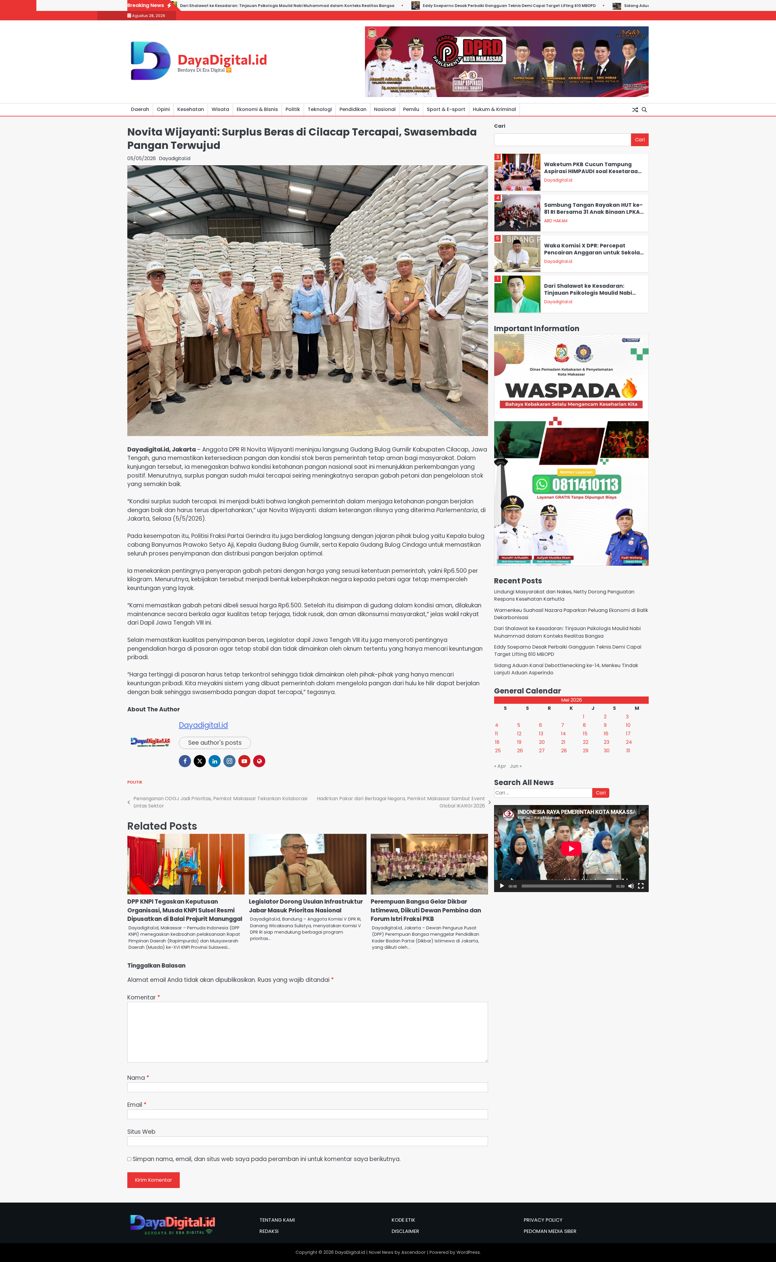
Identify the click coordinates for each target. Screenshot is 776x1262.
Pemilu (411, 109)
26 (520, 750)
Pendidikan (353, 109)
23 (606, 742)
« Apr (500, 766)
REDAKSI (269, 1231)
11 (496, 733)
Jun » (516, 766)
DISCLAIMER (405, 1231)
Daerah (140, 109)
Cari (499, 126)
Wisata (220, 109)
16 (606, 733)
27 (542, 750)
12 (519, 733)
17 (628, 733)
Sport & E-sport (446, 109)
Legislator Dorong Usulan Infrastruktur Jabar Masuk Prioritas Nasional (306, 906)
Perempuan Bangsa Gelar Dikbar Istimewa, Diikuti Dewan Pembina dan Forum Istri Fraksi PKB (426, 910)
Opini (163, 109)
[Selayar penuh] (641, 886)
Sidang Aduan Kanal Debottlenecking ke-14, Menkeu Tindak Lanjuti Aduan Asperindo (591, 5)
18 (497, 742)
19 (519, 742)
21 (563, 742)
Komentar (143, 997)
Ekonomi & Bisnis (257, 109)
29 (585, 750)
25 (498, 750)
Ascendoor (413, 1252)
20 (542, 742)
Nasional (385, 109)
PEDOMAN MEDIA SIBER (550, 1231)
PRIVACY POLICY (543, 1220)
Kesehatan (190, 109)
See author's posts (215, 743)
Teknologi (320, 109)
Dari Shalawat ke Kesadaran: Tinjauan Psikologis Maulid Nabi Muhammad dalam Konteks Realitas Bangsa (588, 255)
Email (136, 1105)
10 (628, 725)
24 (629, 742)
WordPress (468, 1252)
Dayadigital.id (174, 158)
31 (628, 750)
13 (541, 733)
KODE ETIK (403, 1220)
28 (564, 750)
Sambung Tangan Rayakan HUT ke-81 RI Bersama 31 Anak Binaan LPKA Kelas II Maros (593, 171)
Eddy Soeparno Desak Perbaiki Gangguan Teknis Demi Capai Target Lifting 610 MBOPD (391, 5)
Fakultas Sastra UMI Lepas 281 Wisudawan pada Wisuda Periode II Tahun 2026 (592, 292)
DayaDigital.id (222, 59)
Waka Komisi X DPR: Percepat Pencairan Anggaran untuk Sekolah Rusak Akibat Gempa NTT (594, 211)
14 (563, 733)
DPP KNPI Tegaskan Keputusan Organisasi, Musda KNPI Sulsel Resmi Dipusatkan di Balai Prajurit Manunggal (184, 910)
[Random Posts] (635, 109)
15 (585, 733)
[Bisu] (631, 886)
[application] (571, 848)
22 (585, 742)
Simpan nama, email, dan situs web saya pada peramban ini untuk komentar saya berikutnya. (267, 1159)
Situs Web (141, 1132)
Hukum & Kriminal (494, 109)
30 (607, 750)
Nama (138, 1078)
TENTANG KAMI (277, 1220)
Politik (293, 109)
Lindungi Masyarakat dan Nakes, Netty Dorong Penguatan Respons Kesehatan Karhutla (564, 595)
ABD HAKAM (555, 180)
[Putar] (502, 886)
